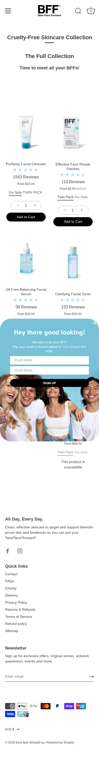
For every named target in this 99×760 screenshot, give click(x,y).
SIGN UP (49, 383)
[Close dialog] (95, 322)
